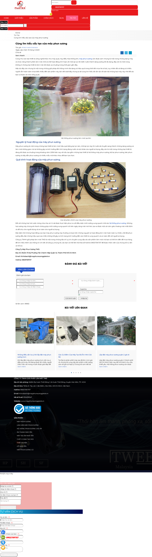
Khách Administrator (30, 47)
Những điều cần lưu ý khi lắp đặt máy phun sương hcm (34, 356)
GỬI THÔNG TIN (9, 507)
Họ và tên (5, 517)
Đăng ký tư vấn (10, 555)
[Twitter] (126, 52)
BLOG (61, 18)
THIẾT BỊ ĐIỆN (21, 443)
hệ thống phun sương (117, 223)
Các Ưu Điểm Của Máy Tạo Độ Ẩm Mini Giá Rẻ (75, 356)
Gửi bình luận (70, 298)
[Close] (0, 478)
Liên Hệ (85, 18)
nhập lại (83, 298)
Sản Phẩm (33, 18)
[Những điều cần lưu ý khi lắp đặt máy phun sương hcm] (35, 331)
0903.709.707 (25, 390)
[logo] (20, 10)
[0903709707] (3, 537)
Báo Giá (4, 22)
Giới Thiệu (19, 18)
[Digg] (130, 52)
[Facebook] (122, 52)
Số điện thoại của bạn (9, 534)
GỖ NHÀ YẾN (21, 446)
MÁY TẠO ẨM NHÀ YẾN (25, 436)
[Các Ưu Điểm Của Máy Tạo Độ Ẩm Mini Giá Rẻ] (76, 331)
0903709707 (59, 7)
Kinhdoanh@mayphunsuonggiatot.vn (33, 393)
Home (6, 18)
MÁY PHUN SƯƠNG (23, 422)
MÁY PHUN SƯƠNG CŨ (25, 450)
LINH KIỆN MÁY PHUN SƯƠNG (27, 425)
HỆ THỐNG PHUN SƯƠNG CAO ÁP (29, 429)
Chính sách (48, 18)
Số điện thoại (6, 523)
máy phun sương (85, 59)
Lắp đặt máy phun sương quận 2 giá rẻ (114, 355)
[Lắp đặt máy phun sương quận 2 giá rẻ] (116, 331)
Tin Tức (73, 18)
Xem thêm (22, 367)
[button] (52, 14)
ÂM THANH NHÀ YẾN (24, 432)
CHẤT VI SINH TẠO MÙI (25, 439)
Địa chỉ (4, 528)
